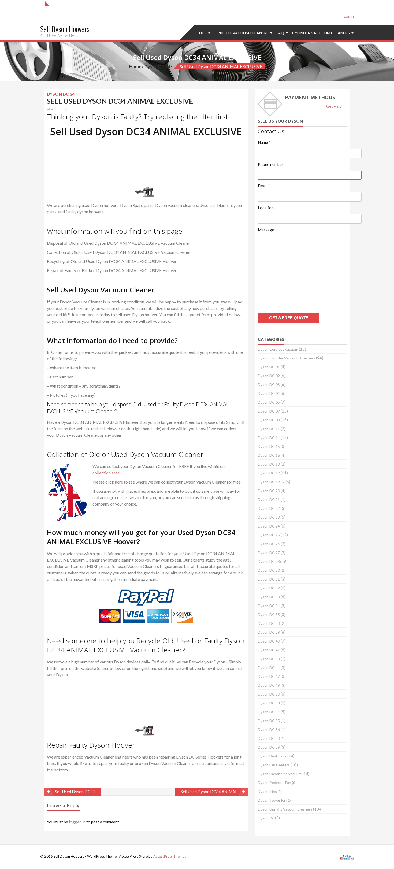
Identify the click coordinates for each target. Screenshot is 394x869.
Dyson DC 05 (269, 402)
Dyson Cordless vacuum (278, 349)
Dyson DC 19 (269, 473)
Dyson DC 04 (269, 393)
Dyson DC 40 (269, 641)
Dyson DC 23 (269, 517)
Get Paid (334, 106)
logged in (77, 821)
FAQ (280, 33)
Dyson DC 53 (269, 703)
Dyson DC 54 (269, 712)
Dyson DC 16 (269, 455)
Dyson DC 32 (269, 588)
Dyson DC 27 (269, 552)
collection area (106, 472)
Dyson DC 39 (269, 632)
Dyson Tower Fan (272, 800)
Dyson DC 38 (269, 623)
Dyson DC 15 (269, 446)
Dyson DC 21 (269, 499)
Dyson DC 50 (269, 694)
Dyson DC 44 (269, 667)
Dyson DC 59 (269, 747)
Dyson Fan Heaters (274, 765)
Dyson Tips (267, 791)
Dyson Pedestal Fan (274, 782)
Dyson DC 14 (269, 437)
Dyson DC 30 (269, 570)
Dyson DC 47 (269, 676)
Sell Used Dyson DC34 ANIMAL (209, 791)
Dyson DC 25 (269, 535)
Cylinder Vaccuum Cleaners (321, 33)
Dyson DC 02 (269, 375)
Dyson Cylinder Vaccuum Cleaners (286, 358)
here (119, 481)
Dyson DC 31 (269, 579)
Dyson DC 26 (269, 543)
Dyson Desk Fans (272, 756)
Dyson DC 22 (269, 508)
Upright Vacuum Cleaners (242, 33)
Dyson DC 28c (270, 561)
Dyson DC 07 (269, 411)
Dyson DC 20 (269, 490)
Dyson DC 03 (269, 384)
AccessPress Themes (169, 856)
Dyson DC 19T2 (271, 482)
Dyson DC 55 (269, 720)
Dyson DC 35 (269, 614)
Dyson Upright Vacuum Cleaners (285, 809)
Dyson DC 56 (269, 729)
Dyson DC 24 (269, 526)
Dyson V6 (266, 818)
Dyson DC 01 (269, 367)
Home (135, 66)
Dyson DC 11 (269, 428)
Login (349, 16)
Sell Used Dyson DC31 (75, 791)
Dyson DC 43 (269, 658)
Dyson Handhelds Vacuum (280, 773)
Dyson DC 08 (269, 420)
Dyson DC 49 (269, 685)
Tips (202, 33)
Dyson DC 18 (269, 464)
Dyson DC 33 (269, 597)
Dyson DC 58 (269, 738)
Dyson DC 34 (157, 66)
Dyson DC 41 (269, 650)
